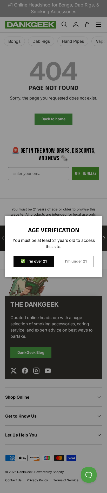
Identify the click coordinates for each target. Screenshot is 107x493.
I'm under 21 (76, 261)
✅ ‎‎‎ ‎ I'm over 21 (34, 261)
